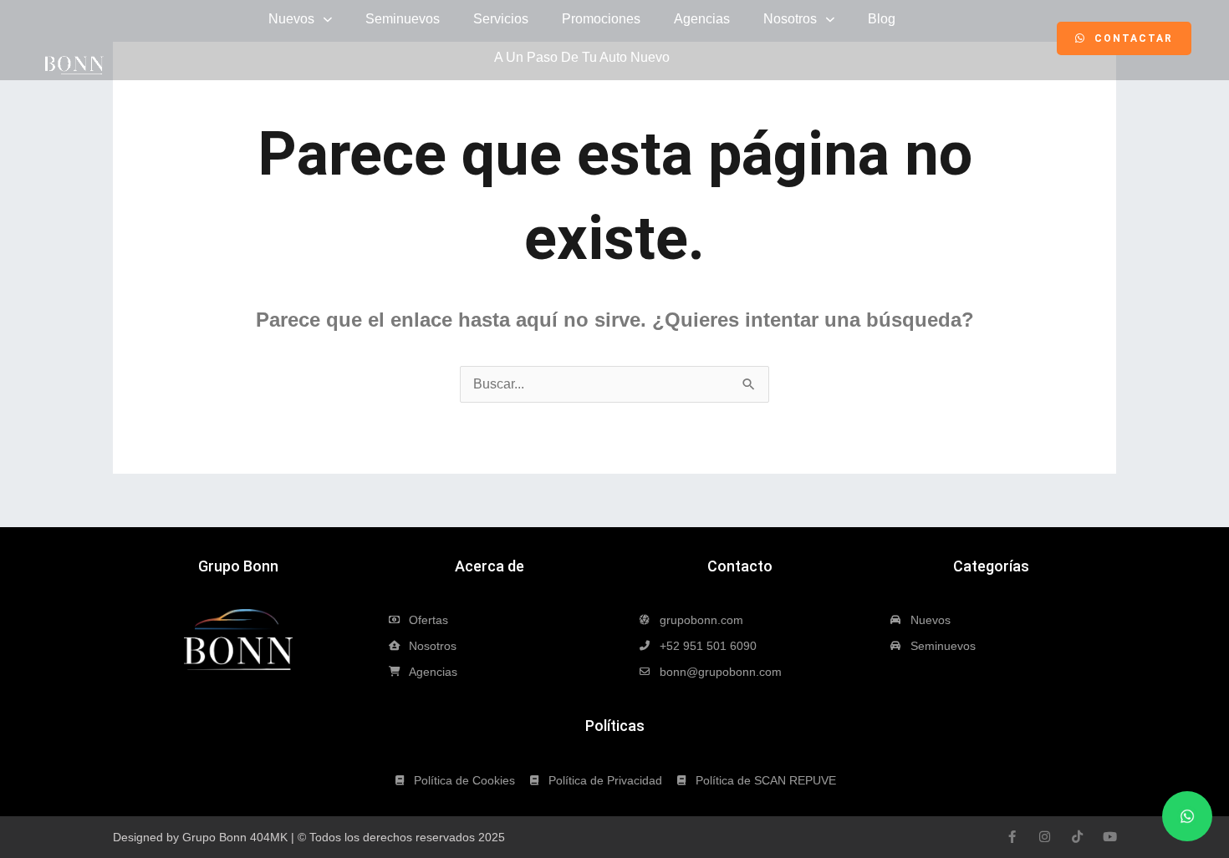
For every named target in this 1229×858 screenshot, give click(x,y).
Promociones (601, 19)
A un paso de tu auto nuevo (582, 57)
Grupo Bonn (238, 566)
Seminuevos (402, 19)
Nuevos (291, 19)
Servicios (500, 19)
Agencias (702, 19)
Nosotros (790, 19)
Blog (881, 19)
